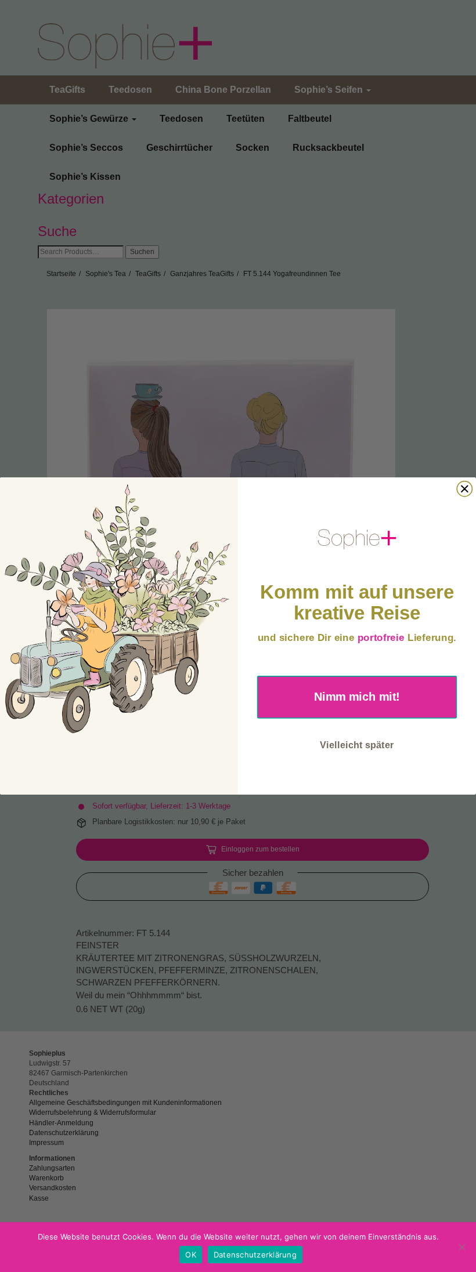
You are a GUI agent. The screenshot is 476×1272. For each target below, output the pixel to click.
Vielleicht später (357, 744)
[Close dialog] (464, 488)
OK (190, 1254)
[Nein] (461, 1247)
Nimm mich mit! (357, 696)
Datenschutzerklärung (255, 1254)
